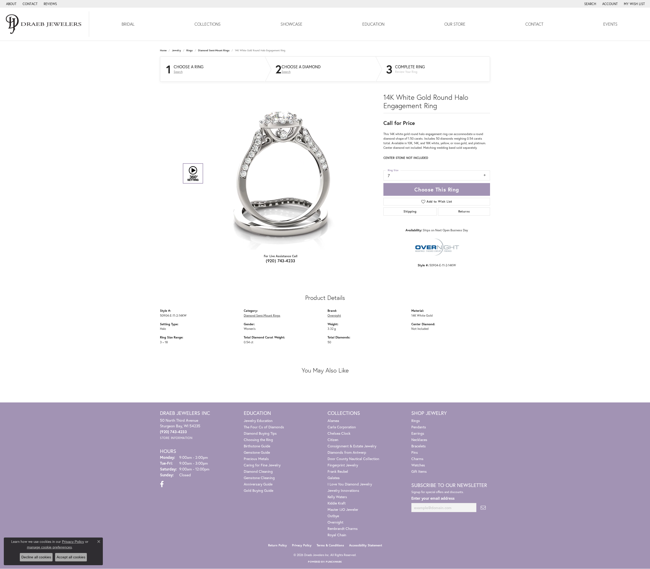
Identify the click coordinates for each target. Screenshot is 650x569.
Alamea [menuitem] (333, 420)
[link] (11, 4)
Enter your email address (432, 498)
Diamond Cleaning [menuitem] (258, 471)
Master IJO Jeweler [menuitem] (343, 509)
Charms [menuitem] (417, 458)
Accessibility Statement (365, 545)
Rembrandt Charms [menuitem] (343, 528)
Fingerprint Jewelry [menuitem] (343, 465)
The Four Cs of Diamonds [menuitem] (264, 427)
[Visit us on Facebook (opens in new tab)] (162, 484)
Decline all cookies (36, 557)
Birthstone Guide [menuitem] (257, 446)
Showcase (291, 24)
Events (610, 24)
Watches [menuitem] (418, 465)
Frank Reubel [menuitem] (338, 471)
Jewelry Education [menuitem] (258, 420)
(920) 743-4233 (280, 260)
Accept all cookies (71, 557)
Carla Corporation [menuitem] (342, 427)
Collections (207, 24)
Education (373, 24)
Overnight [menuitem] (335, 522)
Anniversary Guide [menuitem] (258, 484)
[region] (279, 173)
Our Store (454, 24)
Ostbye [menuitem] (333, 515)
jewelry (176, 50)
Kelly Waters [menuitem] (337, 496)
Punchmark (334, 561)
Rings (189, 50)
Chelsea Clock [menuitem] (339, 433)
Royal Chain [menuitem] (337, 534)
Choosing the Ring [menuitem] (258, 439)
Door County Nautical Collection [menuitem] (353, 458)
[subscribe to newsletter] (483, 507)
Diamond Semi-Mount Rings (214, 50)
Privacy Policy (302, 545)
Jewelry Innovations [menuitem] (343, 490)
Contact (534, 24)
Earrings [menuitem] (417, 433)
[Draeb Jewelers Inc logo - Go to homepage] (44, 24)
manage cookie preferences (49, 547)
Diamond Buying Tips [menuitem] (260, 433)
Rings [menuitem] (415, 420)
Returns (464, 211)
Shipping (409, 211)
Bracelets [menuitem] (418, 446)
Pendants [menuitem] (418, 427)
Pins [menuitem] (414, 452)
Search (178, 72)
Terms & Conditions (330, 545)
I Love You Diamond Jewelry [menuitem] (350, 484)
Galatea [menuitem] (333, 477)
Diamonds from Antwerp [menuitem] (347, 452)
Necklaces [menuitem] (419, 439)
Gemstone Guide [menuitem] (257, 452)
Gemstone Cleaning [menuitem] (259, 477)
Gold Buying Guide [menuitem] (258, 490)
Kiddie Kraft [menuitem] (337, 503)
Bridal (128, 24)
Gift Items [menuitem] (419, 471)
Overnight (334, 315)
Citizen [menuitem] (333, 439)
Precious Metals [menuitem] (256, 458)
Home (163, 50)
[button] (589, 4)
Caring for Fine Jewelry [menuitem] (262, 465)
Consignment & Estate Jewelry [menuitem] (352, 446)
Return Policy (277, 545)
